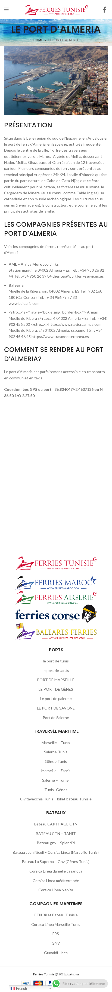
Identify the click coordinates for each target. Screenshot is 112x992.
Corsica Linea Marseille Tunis (55, 924)
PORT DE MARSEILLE (55, 679)
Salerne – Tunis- (56, 780)
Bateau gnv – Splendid (56, 842)
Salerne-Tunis (55, 752)
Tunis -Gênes (55, 789)
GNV (56, 943)
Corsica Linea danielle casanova (55, 871)
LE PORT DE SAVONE (56, 708)
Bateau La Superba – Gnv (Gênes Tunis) (55, 861)
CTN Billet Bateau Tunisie (56, 915)
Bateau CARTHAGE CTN (55, 824)
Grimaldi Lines (56, 952)
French (21, 989)
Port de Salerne (56, 717)
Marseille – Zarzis (55, 770)
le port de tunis (56, 661)
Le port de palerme (56, 698)
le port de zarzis (56, 670)
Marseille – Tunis (56, 742)
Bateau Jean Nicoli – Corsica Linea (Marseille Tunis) (56, 852)
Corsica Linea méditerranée (56, 880)
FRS (55, 933)
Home (38, 40)
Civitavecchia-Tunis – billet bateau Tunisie (56, 799)
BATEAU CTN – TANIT (56, 833)
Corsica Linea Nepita (55, 889)
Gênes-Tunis (56, 761)
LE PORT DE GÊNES (56, 689)
